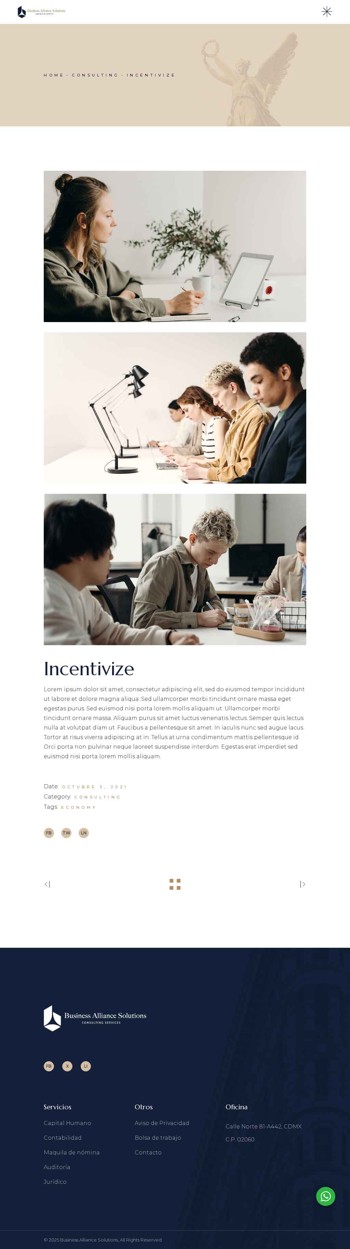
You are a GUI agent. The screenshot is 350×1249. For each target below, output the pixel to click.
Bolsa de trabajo (158, 1138)
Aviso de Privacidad (162, 1123)
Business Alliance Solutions (89, 1240)
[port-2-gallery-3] (175, 569)
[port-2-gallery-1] (175, 246)
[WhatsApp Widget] (325, 1196)
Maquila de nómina (72, 1152)
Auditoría (57, 1167)
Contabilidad (63, 1138)
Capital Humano (67, 1123)
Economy (79, 807)
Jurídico (55, 1182)
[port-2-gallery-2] (175, 408)
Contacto (148, 1152)
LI (86, 1066)
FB (49, 1066)
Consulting (98, 797)
